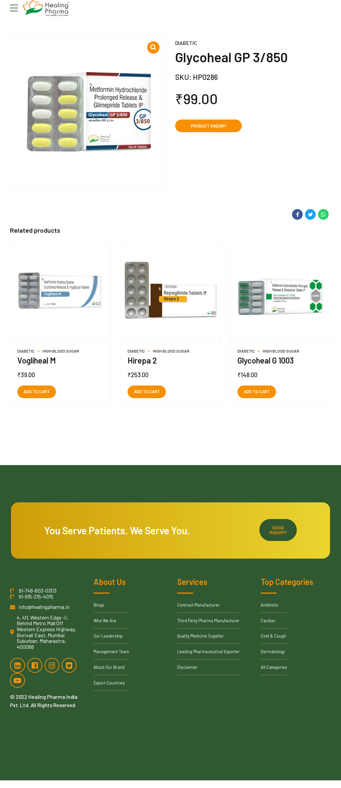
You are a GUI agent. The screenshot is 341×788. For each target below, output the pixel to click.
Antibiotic (269, 605)
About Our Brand (109, 667)
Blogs (99, 605)
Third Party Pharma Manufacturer (208, 620)
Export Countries (109, 682)
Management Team (111, 651)
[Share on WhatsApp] (323, 214)
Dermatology (273, 651)
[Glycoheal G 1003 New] (280, 291)
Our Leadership (108, 636)
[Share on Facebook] (297, 214)
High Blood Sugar (61, 351)
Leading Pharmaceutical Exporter (208, 651)
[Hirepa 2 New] (171, 291)
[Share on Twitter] (310, 214)
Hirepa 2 (142, 360)
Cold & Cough (273, 636)
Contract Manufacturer (198, 605)
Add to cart (37, 391)
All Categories (274, 667)
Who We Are (105, 620)
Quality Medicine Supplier (200, 636)
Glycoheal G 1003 (265, 360)
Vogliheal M (36, 360)
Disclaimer (187, 667)
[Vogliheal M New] (60, 291)
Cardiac (268, 620)
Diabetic (186, 43)
